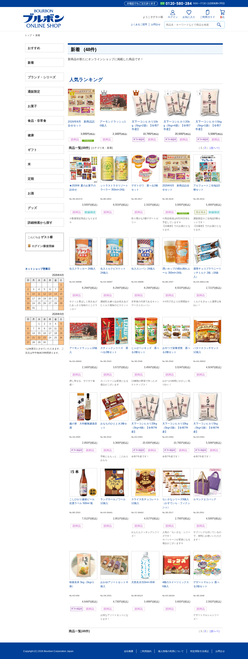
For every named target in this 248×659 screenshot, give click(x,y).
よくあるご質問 (139, 24)
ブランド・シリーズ (42, 77)
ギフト (32, 149)
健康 (31, 135)
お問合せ (155, 24)
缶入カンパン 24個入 (143, 268)
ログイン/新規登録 (43, 246)
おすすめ (34, 48)
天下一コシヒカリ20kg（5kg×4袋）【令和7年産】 (177, 125)
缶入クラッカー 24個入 (82, 268)
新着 (31, 62)
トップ (28, 35)
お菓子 (32, 106)
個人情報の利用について (171, 651)
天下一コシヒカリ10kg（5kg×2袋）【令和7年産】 (145, 125)
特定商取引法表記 (199, 651)
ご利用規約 (146, 651)
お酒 (31, 193)
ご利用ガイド (207, 17)
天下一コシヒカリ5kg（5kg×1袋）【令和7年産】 (208, 125)
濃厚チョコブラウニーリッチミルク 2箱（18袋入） (207, 272)
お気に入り (189, 17)
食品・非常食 (37, 120)
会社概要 (128, 651)
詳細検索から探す (40, 222)
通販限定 (34, 91)
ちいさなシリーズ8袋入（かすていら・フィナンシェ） (176, 503)
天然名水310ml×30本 (143, 582)
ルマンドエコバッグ (204, 499)
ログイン (173, 17)
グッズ (32, 207)
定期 (31, 178)
